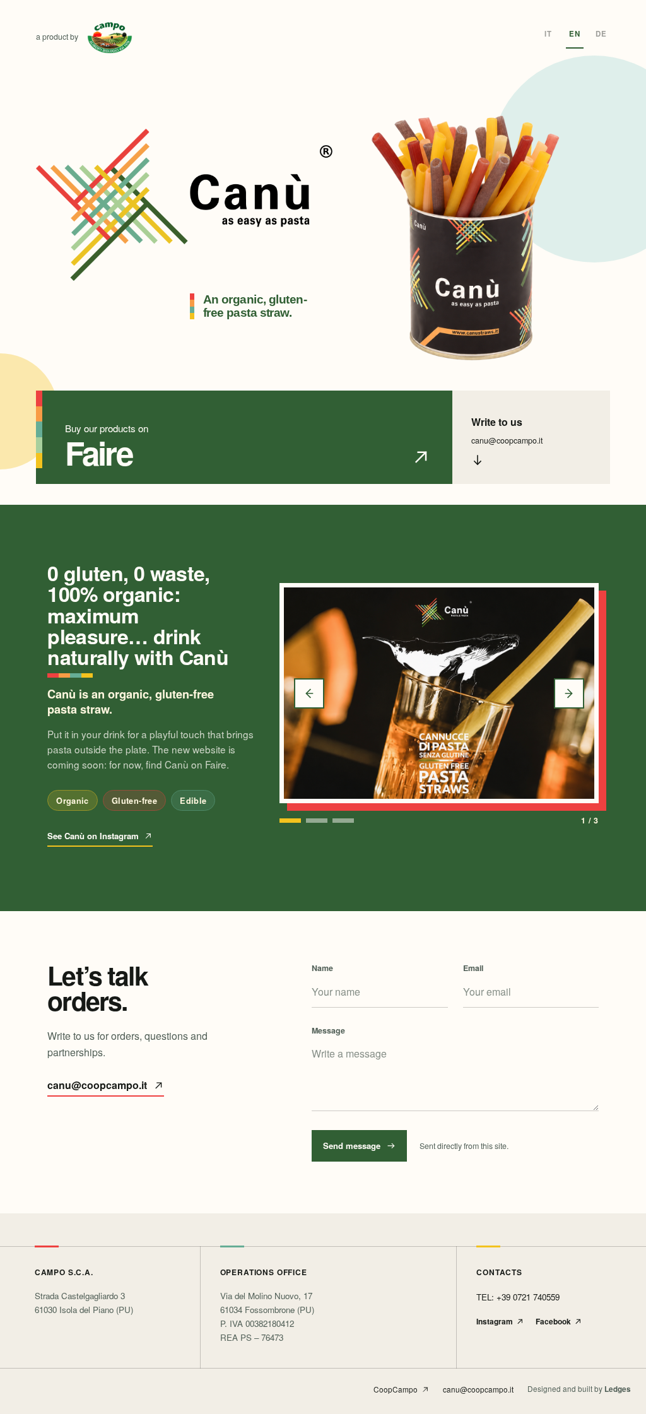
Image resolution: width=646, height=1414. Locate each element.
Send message (351, 1146)
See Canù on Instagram (93, 836)
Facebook (553, 1321)
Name (322, 968)
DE (601, 33)
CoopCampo (395, 1389)
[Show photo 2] (316, 820)
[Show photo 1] (290, 820)
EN (574, 33)
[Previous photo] (309, 693)
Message (328, 1030)
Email (473, 968)
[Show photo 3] (343, 820)
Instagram (494, 1321)
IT (548, 33)
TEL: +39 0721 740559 (518, 1297)
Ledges (617, 1389)
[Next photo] (569, 693)
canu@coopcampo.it (97, 1085)
